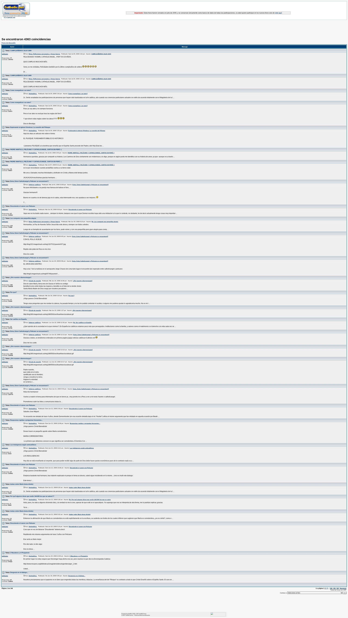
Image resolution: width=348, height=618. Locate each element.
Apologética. (33, 93)
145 (334, 588)
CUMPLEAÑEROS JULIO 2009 (20, 50)
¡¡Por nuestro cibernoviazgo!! (20, 277)
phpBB (129, 613)
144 (331, 588)
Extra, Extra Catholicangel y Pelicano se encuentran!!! (29, 181)
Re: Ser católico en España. (82, 322)
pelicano (5, 54)
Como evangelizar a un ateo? (20, 90)
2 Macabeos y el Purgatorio (19, 553)
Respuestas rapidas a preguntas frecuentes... (26, 420)
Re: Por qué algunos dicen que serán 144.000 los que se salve (90, 499)
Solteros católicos (35, 184)
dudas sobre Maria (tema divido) (21, 484)
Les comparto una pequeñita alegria (23, 218)
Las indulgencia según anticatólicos (23, 445)
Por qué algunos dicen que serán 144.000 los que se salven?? (32, 496)
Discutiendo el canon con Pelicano (22, 206)
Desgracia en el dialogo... (19, 572)
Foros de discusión (8, 43)
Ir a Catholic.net (9, 17)
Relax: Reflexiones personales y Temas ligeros (44, 54)
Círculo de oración (35, 281)
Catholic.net (128, 615)
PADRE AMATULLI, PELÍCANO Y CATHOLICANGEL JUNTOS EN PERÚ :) (36, 149)
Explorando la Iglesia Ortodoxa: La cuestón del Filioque (30, 127)
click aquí (278, 13)
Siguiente (343, 588)
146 (337, 588)
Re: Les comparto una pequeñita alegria (105, 221)
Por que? (13, 292)
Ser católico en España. (18, 319)
